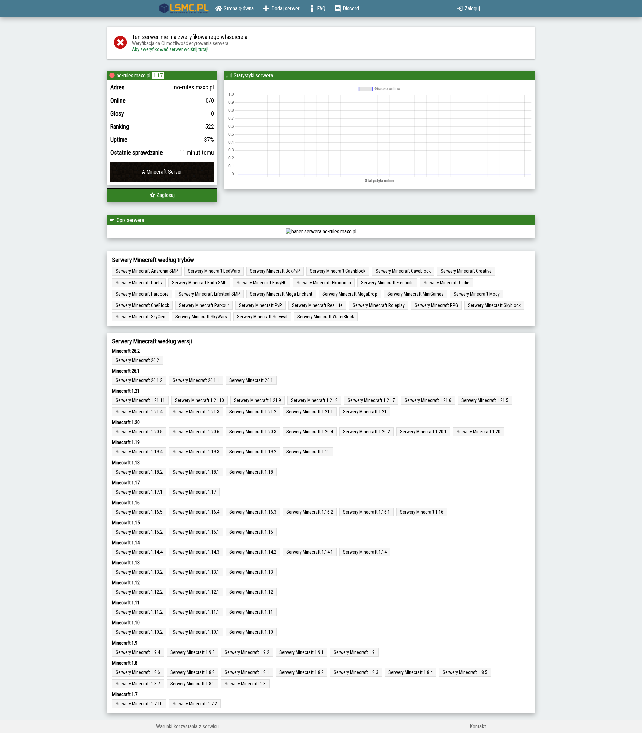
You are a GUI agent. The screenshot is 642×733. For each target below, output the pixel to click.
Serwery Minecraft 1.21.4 (139, 411)
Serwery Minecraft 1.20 (478, 431)
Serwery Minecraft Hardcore (142, 294)
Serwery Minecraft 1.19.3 (196, 451)
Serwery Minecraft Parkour (204, 305)
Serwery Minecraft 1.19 (308, 451)
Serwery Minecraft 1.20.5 (139, 431)
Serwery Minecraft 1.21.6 (428, 400)
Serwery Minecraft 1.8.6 (138, 672)
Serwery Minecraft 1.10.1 (196, 632)
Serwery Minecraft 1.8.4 (410, 672)
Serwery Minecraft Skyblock (494, 305)
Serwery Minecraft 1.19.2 (252, 451)
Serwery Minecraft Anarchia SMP (147, 271)
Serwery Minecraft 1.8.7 (138, 683)
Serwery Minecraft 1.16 (421, 512)
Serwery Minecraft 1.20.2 (366, 431)
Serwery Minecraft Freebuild (387, 282)
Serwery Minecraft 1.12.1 (196, 592)
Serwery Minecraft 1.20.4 (309, 431)
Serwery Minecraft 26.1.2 (139, 380)
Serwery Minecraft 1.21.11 (140, 400)
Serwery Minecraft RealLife (317, 305)
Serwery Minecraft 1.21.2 (252, 411)
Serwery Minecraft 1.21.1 (309, 411)
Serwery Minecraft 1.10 (251, 632)
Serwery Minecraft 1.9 (354, 652)
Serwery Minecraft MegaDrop (349, 294)
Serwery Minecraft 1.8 (245, 683)
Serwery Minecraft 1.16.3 (252, 512)
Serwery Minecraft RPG (436, 305)
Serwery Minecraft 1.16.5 (139, 512)
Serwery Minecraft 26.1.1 (196, 380)
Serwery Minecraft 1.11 (251, 612)
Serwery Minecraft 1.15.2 (139, 532)
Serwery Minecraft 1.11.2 (139, 612)
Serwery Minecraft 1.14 (365, 552)
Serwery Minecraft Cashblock (337, 271)
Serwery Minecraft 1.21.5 (484, 400)
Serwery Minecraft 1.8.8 (192, 672)
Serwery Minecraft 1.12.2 (139, 592)
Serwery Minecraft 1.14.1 (309, 552)
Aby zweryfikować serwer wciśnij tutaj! (170, 49)
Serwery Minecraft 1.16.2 (309, 512)
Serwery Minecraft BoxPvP (275, 271)
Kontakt (478, 726)
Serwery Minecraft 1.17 (194, 492)
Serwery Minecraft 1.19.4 (139, 451)
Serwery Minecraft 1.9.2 (247, 652)
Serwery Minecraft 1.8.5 (465, 672)
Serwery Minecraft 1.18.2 (139, 472)
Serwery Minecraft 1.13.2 (139, 572)
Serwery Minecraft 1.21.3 (196, 411)
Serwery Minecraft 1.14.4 (139, 552)
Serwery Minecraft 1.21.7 (371, 400)
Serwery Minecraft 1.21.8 (314, 400)
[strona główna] (184, 8)
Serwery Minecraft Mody (477, 294)
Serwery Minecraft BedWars (214, 271)
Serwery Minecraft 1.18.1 (196, 472)
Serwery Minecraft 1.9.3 (192, 652)
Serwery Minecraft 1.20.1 (423, 431)
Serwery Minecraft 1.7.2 (195, 703)
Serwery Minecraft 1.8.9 (192, 683)
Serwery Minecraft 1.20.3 (252, 431)
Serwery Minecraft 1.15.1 (196, 532)
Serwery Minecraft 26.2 (137, 360)
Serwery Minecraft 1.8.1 (247, 672)
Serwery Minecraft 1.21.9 (257, 400)
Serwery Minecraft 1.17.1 (139, 492)
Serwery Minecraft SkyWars (201, 316)
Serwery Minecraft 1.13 (251, 572)
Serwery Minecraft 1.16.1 (366, 512)
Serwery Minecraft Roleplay (379, 305)
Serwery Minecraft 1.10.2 (139, 632)
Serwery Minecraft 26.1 (251, 380)
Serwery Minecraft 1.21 (365, 411)
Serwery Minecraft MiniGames (415, 294)
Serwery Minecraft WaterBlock (325, 316)
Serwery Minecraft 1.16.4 (196, 512)
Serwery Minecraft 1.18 (251, 472)
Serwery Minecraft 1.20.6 (196, 431)
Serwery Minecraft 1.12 (251, 592)
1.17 (158, 75)
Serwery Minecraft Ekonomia (324, 282)
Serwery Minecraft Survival (262, 316)
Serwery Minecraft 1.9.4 (138, 652)
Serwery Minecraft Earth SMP (199, 282)
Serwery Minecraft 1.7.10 (139, 703)
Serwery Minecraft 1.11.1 (196, 612)
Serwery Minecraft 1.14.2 (252, 552)
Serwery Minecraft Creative (466, 271)
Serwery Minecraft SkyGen (140, 316)
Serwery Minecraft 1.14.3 (196, 552)
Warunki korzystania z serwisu (187, 726)
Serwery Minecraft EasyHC (262, 282)
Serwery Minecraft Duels (139, 282)
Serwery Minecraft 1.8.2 (301, 672)
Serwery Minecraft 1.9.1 (301, 652)
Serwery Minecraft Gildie (446, 282)
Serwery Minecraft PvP (260, 305)
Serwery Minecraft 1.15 (251, 532)
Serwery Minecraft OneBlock (142, 305)
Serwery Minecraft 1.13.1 (196, 572)
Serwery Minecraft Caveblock (403, 271)
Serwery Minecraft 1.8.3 (356, 672)
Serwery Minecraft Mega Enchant (281, 294)
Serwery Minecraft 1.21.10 (199, 400)
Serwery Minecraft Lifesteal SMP (209, 294)
